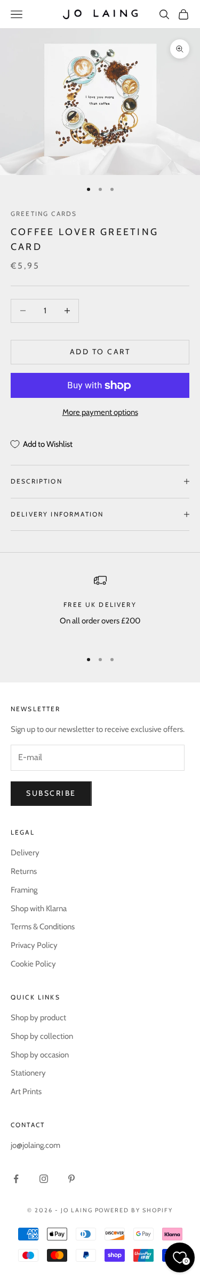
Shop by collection (42, 1036)
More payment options (100, 412)
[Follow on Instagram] (43, 1178)
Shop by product (38, 1017)
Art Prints (26, 1091)
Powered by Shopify (134, 1210)
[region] (100, 607)
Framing (24, 890)
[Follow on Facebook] (16, 1178)
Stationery (28, 1073)
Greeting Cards (44, 214)
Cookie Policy (33, 964)
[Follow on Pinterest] (71, 1178)
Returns (24, 871)
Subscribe (51, 793)
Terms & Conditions (43, 926)
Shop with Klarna (39, 908)
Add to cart (100, 351)
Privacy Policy (34, 945)
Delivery (25, 852)
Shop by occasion (40, 1055)
